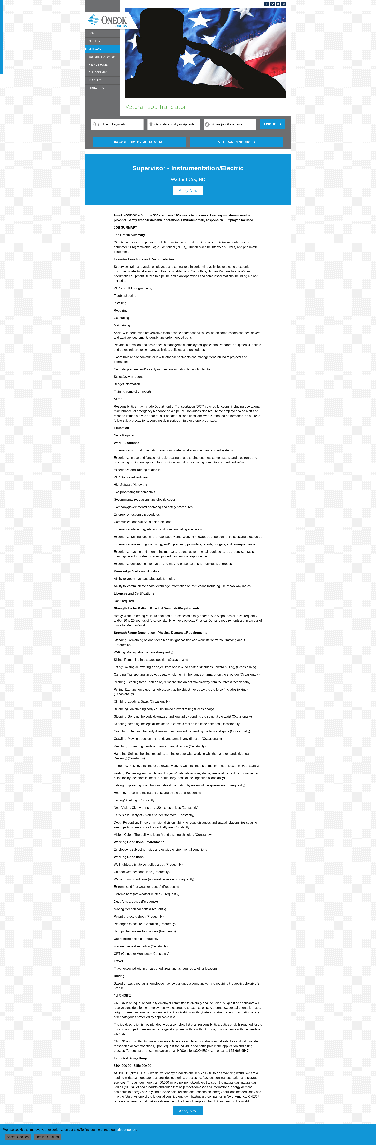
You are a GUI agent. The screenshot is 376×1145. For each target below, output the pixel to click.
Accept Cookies (18, 1137)
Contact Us (96, 88)
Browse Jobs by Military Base (140, 142)
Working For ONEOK (102, 57)
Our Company (98, 72)
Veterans (95, 49)
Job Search (96, 80)
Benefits (94, 41)
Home (92, 33)
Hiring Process (99, 64)
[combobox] (117, 124)
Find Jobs (272, 124)
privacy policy (126, 1129)
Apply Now (188, 190)
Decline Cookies (47, 1137)
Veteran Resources (236, 142)
